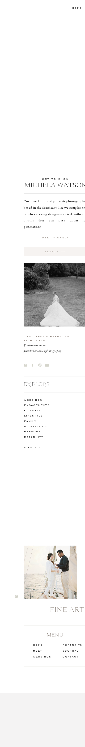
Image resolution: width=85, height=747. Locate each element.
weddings (33, 399)
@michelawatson (35, 345)
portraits (72, 644)
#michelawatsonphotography (43, 351)
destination (35, 426)
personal (33, 431)
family (30, 421)
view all (32, 447)
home (77, 7)
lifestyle (33, 415)
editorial (33, 410)
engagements (37, 405)
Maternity (33, 436)
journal (71, 650)
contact (71, 656)
